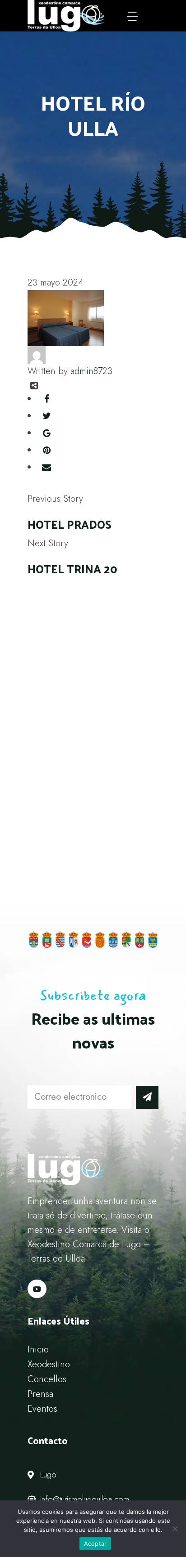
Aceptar (95, 1543)
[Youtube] (37, 1289)
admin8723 (91, 371)
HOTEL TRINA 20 (72, 568)
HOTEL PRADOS (70, 524)
